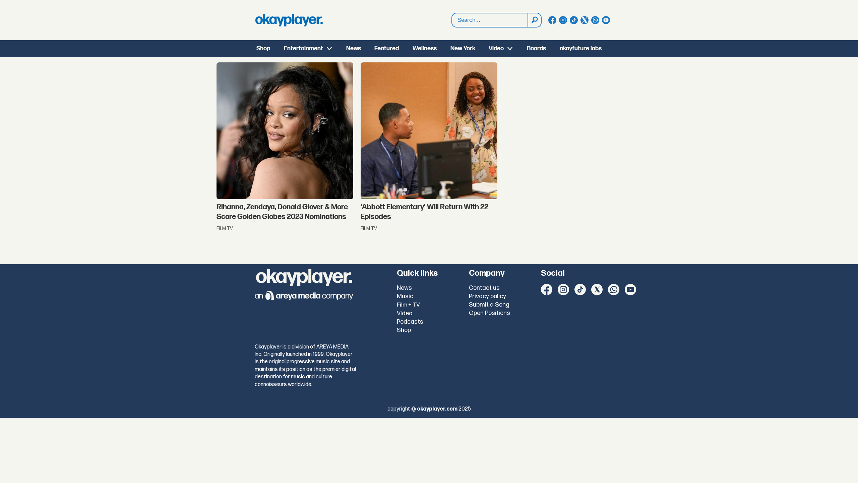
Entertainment (303, 48)
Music (405, 296)
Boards (536, 48)
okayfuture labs (581, 48)
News (353, 48)
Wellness (425, 48)
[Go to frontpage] (289, 20)
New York (462, 48)
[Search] (534, 20)
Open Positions (489, 313)
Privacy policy (487, 296)
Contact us (484, 287)
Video (496, 48)
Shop (263, 48)
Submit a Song (489, 304)
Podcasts (410, 321)
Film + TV (408, 305)
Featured (386, 48)
